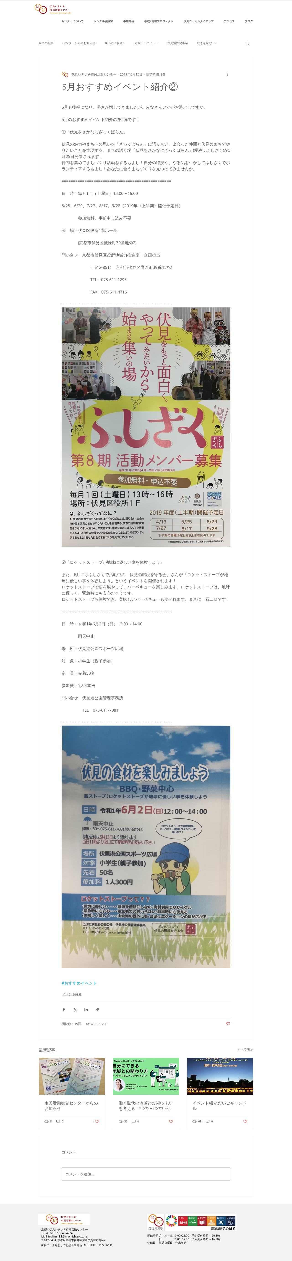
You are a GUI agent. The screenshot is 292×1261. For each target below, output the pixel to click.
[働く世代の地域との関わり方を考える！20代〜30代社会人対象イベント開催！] (146, 1076)
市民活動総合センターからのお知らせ (71, 1106)
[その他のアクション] (227, 74)
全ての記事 (46, 43)
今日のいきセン (114, 43)
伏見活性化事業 (177, 43)
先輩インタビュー (146, 43)
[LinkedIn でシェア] (86, 1009)
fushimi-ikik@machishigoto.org (67, 1236)
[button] (247, 43)
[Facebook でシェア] (64, 1009)
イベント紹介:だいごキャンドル (220, 1106)
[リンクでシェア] (97, 1009)
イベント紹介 (72, 994)
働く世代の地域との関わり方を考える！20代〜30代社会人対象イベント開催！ (145, 1106)
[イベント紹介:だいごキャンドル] (220, 1076)
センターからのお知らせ (79, 43)
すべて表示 (245, 1049)
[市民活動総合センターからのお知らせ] (72, 1076)
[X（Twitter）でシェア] (75, 1009)
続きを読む (204, 43)
